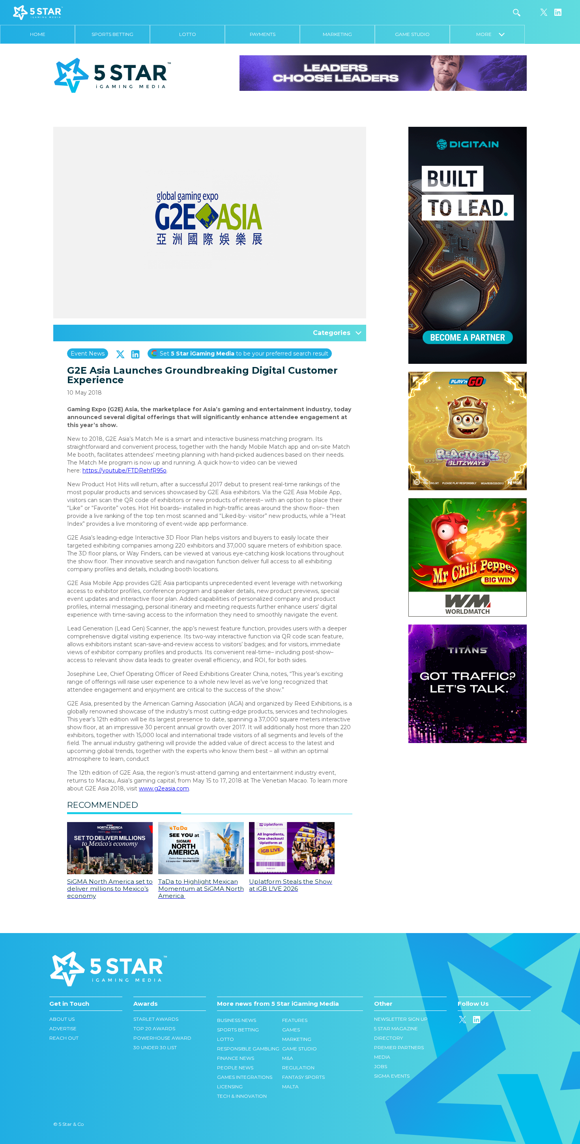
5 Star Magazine (396, 1028)
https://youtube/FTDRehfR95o (124, 470)
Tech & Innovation (242, 1096)
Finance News (235, 1058)
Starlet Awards (155, 1019)
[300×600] (467, 130)
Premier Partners (399, 1047)
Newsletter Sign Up (401, 1019)
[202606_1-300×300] (467, 502)
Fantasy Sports (303, 1077)
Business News (236, 1020)
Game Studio (412, 34)
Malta (290, 1086)
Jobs (380, 1066)
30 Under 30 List (155, 1047)
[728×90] (383, 72)
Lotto (187, 34)
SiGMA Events (392, 1076)
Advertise (63, 1028)
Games (291, 1030)
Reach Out (64, 1038)
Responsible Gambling (248, 1049)
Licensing (230, 1086)
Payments (262, 34)
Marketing (337, 34)
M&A (287, 1058)
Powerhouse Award (162, 1038)
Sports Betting (112, 34)
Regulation (298, 1068)
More (487, 34)
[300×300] (467, 375)
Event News (88, 353)
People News (235, 1068)
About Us (62, 1019)
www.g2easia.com (164, 788)
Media (382, 1057)
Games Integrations (244, 1077)
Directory (388, 1038)
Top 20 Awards (154, 1028)
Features (294, 1020)
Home (37, 34)
